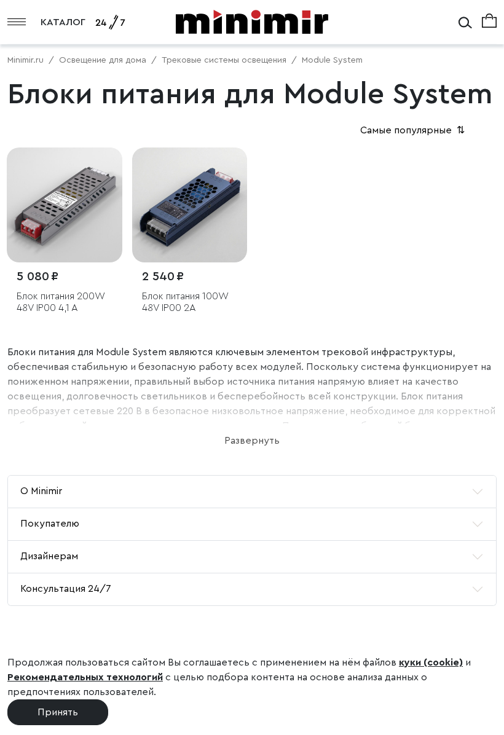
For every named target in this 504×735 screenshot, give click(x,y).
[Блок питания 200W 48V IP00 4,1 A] (64, 205)
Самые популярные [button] (413, 130)
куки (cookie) (431, 662)
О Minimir (41, 491)
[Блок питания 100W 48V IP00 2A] (190, 205)
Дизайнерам (49, 556)
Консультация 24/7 (65, 589)
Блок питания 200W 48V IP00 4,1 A (60, 302)
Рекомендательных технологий (85, 677)
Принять (57, 712)
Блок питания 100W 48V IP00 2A (185, 302)
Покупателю (49, 524)
